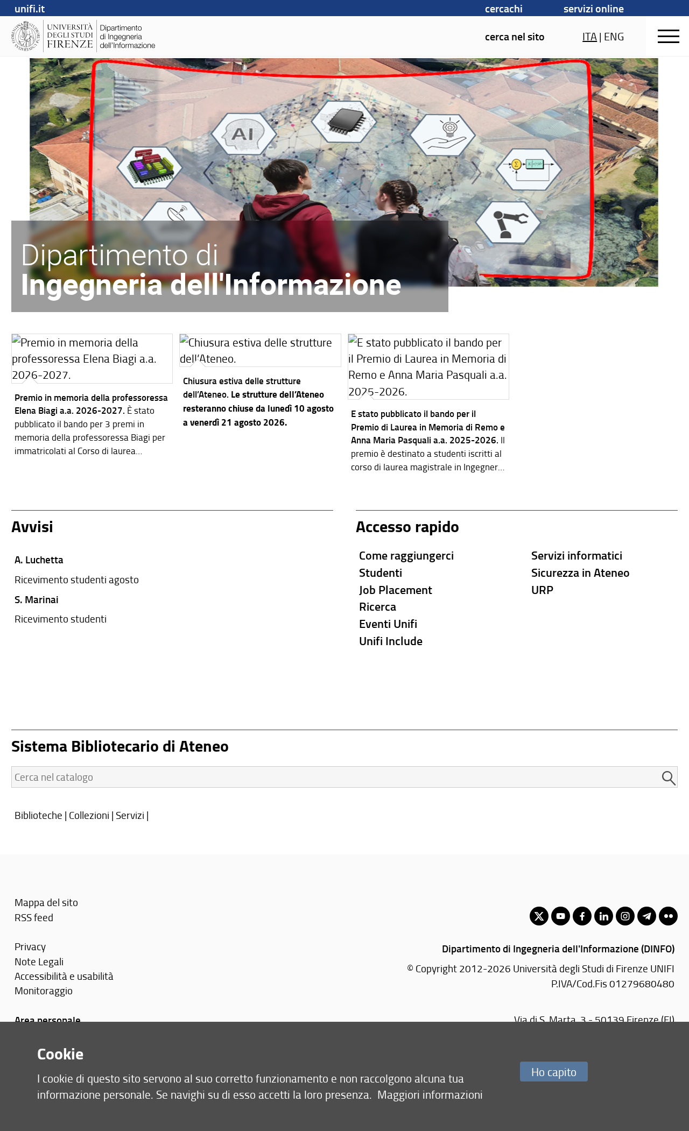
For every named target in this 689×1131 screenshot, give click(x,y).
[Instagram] (625, 916)
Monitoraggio (44, 990)
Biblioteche (38, 815)
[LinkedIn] (603, 916)
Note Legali (39, 961)
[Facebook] (582, 916)
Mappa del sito (46, 902)
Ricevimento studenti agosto (77, 579)
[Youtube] (560, 916)
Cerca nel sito (515, 36)
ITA (589, 36)
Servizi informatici (576, 555)
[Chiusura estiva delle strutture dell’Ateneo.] (260, 384)
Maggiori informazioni (430, 1094)
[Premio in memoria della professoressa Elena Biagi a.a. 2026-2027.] (92, 398)
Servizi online (594, 8)
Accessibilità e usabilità (64, 976)
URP (542, 589)
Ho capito (553, 1071)
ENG (614, 36)
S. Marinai (37, 599)
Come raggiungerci (406, 555)
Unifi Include (391, 640)
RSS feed (34, 917)
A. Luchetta (39, 559)
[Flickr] (668, 916)
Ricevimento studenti (61, 618)
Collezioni (89, 815)
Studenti (380, 572)
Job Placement (395, 589)
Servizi (130, 815)
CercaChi (504, 8)
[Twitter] (539, 916)
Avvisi (32, 526)
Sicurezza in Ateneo (580, 572)
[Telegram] (646, 916)
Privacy (30, 946)
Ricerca (377, 606)
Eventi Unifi (388, 623)
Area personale (48, 1020)
